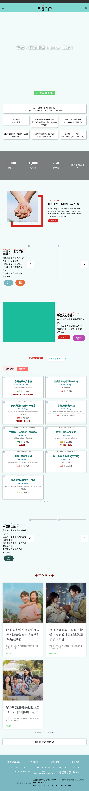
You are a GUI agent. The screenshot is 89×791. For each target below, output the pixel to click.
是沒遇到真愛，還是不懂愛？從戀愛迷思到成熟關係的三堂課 (66, 635)
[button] (3, 7)
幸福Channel (13, 761)
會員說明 (34, 761)
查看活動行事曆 (55, 359)
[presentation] (30, 264)
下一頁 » (51, 732)
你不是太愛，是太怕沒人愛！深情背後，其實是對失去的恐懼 (22, 635)
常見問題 (75, 761)
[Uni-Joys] (44, 7)
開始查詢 (22, 369)
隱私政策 (55, 761)
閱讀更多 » (9, 653)
